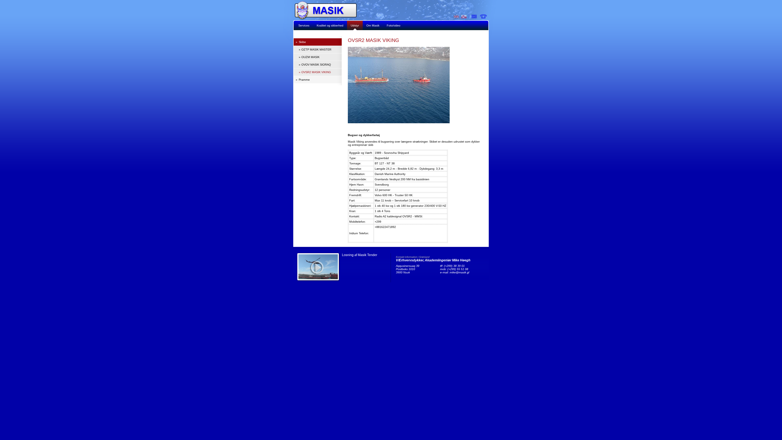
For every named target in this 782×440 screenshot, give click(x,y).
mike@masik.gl (459, 272)
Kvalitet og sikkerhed (330, 25)
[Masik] (326, 18)
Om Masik (372, 25)
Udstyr (355, 25)
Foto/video (393, 25)
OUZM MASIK (310, 57)
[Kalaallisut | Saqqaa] (464, 16)
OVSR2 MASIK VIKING (316, 72)
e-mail (474, 16)
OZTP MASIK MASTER (316, 49)
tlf (483, 16)
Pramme (304, 79)
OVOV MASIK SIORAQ (316, 64)
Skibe (302, 42)
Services (303, 25)
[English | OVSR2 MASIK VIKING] (456, 16)
